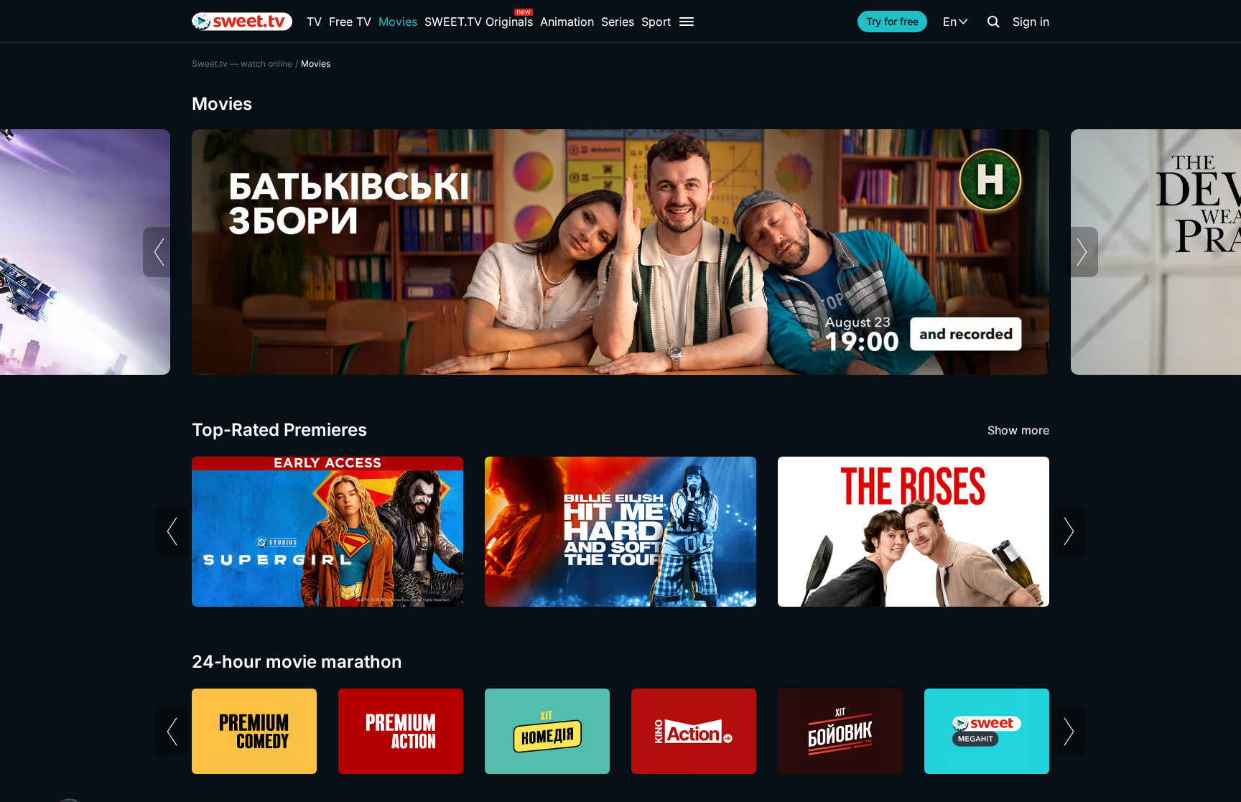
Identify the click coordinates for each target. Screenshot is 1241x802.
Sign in (1031, 21)
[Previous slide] (159, 252)
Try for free (892, 21)
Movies (397, 21)
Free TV (350, 21)
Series (617, 21)
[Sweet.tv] (242, 21)
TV (314, 21)
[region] (620, 252)
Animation (567, 21)
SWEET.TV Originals (478, 21)
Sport (656, 21)
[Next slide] (1082, 252)
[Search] (993, 21)
